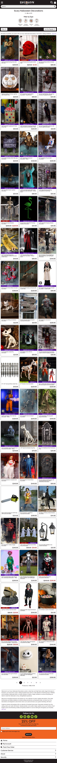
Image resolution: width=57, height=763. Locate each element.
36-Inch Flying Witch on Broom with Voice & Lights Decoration (46, 126)
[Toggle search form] (51, 2)
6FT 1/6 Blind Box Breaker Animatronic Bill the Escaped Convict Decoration (47, 384)
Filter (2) (4, 29)
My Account (7, 744)
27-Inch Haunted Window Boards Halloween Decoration (27, 320)
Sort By (49, 29)
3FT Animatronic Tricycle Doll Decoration (45, 159)
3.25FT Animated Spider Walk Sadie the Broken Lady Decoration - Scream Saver (28, 191)
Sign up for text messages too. (11, 731)
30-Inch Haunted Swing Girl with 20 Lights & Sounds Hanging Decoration (46, 352)
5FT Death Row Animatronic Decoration (45, 320)
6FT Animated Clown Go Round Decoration (26, 416)
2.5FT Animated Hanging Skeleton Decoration (46, 223)
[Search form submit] (54, 6)
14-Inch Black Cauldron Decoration (46, 609)
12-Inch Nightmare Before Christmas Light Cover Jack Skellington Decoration (28, 674)
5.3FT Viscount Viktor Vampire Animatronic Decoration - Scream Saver (27, 255)
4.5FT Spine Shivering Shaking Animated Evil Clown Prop (45, 190)
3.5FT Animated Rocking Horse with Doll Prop (9, 62)
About (3, 754)
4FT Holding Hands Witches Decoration (26, 352)
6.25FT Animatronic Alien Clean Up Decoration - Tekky (9, 416)
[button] (55, 2)
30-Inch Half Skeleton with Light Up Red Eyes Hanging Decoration (46, 94)
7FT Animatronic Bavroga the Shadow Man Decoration (9, 674)
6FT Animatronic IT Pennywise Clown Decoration (46, 642)
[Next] (40, 682)
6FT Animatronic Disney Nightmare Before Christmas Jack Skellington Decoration (46, 255)
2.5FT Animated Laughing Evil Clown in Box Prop (9, 126)
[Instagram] (28, 716)
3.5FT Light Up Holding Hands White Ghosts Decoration (28, 545)
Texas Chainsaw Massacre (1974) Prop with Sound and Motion (9, 513)
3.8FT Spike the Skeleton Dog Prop (27, 447)
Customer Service (7, 750)
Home (5, 740)
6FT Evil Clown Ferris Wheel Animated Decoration (10, 288)
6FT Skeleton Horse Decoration (26, 383)
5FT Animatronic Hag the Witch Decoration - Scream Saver (26, 94)
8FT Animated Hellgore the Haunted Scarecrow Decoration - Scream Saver (10, 642)
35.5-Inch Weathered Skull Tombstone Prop (47, 448)
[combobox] (27, 6)
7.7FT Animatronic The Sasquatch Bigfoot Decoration (46, 416)
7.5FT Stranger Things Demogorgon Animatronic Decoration (27, 642)
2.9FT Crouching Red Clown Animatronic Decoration (45, 577)
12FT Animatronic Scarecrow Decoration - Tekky (26, 159)
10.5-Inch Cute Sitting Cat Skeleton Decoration (9, 320)
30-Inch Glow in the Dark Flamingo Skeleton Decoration (27, 223)
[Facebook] (21, 716)
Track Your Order (8, 747)
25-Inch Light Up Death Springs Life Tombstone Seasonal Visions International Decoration (46, 480)
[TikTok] (35, 716)
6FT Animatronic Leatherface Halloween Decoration (26, 513)
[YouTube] (32, 716)
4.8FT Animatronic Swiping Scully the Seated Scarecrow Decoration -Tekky (28, 126)
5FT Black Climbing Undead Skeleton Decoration (47, 513)
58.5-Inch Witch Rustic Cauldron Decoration (8, 190)
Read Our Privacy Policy (28, 737)
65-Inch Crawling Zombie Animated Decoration (46, 62)
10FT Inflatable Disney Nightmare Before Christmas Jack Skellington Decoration (27, 577)
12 (36, 682)
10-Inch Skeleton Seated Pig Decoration (8, 352)
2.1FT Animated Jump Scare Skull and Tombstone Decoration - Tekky (10, 448)
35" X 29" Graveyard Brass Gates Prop (9, 383)
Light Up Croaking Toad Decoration (9, 609)
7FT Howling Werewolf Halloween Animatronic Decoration (46, 674)
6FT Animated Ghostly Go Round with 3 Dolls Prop (28, 288)
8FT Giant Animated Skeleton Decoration (8, 223)
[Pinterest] (24, 716)
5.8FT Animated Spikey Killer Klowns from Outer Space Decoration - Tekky (9, 577)
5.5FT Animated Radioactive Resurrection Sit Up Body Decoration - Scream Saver (10, 255)
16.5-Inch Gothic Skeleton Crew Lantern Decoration (45, 545)
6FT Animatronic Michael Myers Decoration (26, 480)
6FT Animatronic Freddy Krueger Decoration (8, 545)
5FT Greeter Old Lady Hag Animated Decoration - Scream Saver (46, 288)
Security (3, 757)
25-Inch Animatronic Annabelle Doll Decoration (9, 480)
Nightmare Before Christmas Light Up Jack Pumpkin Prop (9, 94)
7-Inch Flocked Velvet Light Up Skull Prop (28, 62)
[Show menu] (2, 2)
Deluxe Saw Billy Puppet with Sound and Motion (28, 610)
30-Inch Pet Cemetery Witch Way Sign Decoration (10, 159)
